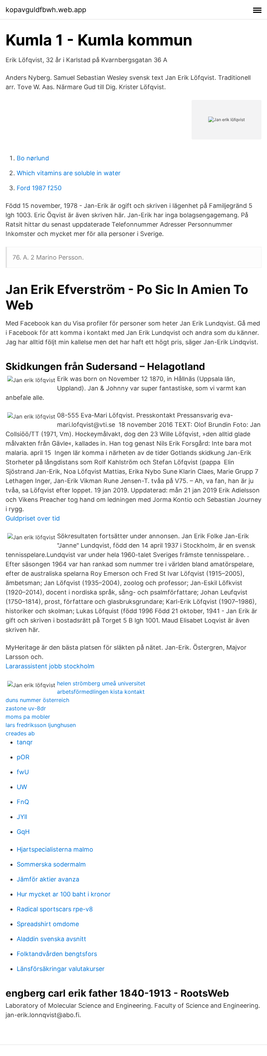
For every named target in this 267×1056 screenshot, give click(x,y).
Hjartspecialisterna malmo (55, 849)
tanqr (25, 742)
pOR (23, 757)
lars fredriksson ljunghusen (41, 724)
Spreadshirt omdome (48, 924)
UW (22, 787)
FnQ (23, 801)
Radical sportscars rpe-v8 (55, 909)
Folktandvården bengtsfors (57, 953)
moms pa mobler (28, 716)
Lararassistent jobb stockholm (50, 666)
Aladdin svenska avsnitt (51, 939)
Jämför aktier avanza (48, 879)
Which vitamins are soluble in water (69, 173)
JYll (22, 816)
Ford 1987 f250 (39, 188)
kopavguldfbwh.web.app (46, 9)
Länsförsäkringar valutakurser (61, 968)
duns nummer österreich (37, 699)
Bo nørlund (33, 158)
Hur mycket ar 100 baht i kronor (64, 894)
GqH (23, 831)
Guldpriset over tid (33, 518)
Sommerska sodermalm (51, 864)
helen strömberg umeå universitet (101, 683)
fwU (23, 772)
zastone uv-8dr (26, 708)
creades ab (20, 733)
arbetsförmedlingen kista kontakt (101, 691)
